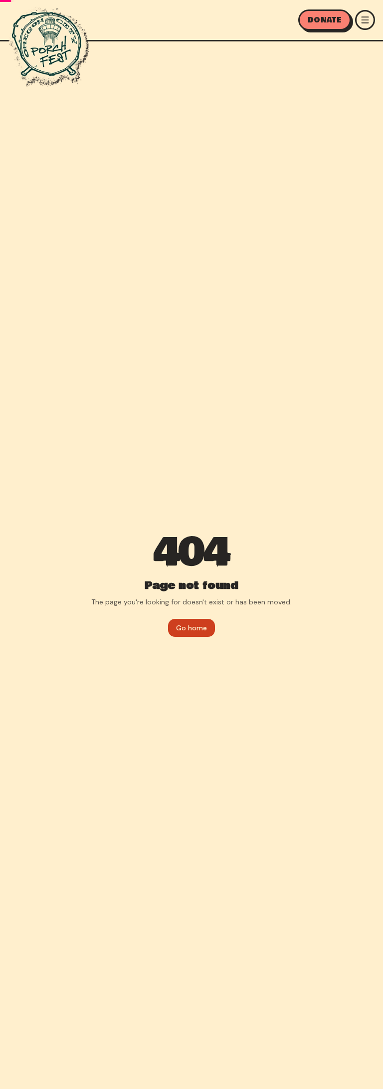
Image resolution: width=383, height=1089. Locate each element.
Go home (191, 627)
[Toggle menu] (365, 20)
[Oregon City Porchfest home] (48, 46)
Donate (325, 19)
